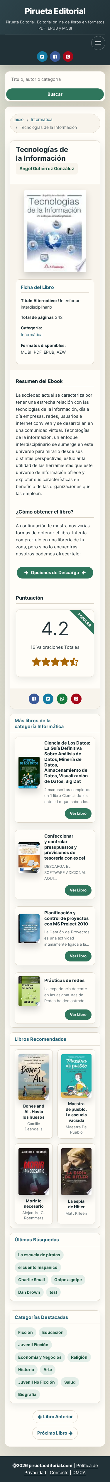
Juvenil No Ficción (36, 1382)
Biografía (27, 1394)
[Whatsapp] (62, 699)
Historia (26, 1369)
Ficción (25, 1332)
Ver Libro (78, 813)
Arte (47, 1369)
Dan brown (29, 1292)
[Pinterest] (68, 56)
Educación (53, 1332)
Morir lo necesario (34, 1203)
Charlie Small (31, 1279)
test (53, 1292)
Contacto (59, 1472)
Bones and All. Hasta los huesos (34, 1111)
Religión (79, 1357)
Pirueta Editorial (55, 11)
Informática (42, 119)
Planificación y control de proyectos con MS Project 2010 (66, 918)
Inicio (18, 119)
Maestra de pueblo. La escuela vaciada (76, 1112)
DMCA (79, 1472)
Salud (70, 1382)
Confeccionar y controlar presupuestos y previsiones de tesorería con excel (64, 847)
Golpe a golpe (68, 1279)
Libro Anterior (58, 1416)
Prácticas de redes (64, 980)
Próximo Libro (52, 1433)
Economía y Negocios (40, 1357)
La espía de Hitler (76, 1204)
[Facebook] (55, 56)
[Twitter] (42, 56)
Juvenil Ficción (33, 1344)
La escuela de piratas (39, 1254)
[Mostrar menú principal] (98, 43)
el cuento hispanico (37, 1267)
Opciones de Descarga (55, 572)
